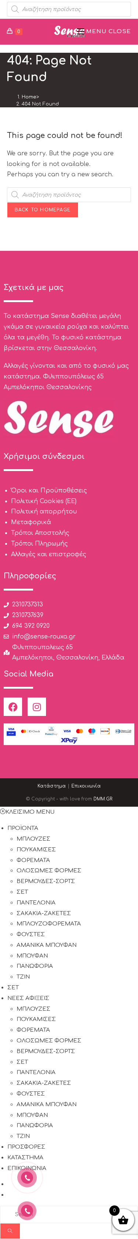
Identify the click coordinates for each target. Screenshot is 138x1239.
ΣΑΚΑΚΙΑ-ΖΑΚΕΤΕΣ (44, 913)
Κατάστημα (52, 786)
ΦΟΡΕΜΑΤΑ (33, 860)
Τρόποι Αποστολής (40, 533)
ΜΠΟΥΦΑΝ (32, 956)
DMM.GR (102, 799)
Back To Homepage (43, 209)
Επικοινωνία (86, 786)
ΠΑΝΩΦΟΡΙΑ (35, 966)
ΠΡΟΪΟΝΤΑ (22, 828)
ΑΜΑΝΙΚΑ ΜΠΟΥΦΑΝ (47, 945)
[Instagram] (37, 707)
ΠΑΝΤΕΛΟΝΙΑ (36, 903)
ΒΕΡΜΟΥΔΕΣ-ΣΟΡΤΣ (46, 881)
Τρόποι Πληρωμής (39, 543)
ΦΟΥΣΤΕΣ (31, 934)
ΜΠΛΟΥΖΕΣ (33, 839)
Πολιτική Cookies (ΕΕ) (44, 501)
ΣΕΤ (22, 892)
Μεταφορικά (31, 522)
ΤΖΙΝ (23, 977)
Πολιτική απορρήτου (44, 511)
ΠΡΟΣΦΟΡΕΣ (26, 1147)
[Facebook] (13, 707)
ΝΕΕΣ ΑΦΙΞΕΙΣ (28, 998)
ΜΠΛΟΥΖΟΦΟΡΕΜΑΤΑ (49, 924)
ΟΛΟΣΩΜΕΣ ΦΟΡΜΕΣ (49, 871)
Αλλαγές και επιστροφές (48, 554)
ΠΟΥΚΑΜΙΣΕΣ (36, 850)
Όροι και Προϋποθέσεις (49, 490)
